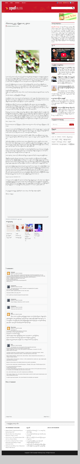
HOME (6, 2)
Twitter (72, 2)
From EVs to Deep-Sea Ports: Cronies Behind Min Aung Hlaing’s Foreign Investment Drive (14, 442)
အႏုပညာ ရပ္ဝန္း (63, 144)
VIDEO (11, 2)
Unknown (13, 272)
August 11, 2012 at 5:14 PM (16, 328)
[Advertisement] (27, 39)
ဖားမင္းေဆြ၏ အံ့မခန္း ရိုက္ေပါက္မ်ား (67, 107)
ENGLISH (24, 2)
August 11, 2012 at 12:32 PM (16, 300)
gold (12, 313)
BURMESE (17, 2)
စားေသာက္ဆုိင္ (55, 139)
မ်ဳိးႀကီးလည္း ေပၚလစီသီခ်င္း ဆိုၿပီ (67, 67)
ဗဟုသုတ (54, 141)
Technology (14, 219)
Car (53, 136)
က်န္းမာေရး (69, 136)
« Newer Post (9, 416)
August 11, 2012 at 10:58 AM (16, 273)
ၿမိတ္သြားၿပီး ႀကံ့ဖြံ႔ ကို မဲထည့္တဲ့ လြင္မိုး (67, 77)
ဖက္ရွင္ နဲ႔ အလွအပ (67, 139)
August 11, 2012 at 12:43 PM (16, 307)
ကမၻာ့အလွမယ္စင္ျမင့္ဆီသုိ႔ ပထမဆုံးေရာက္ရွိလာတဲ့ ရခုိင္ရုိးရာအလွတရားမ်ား (67, 88)
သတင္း (65, 141)
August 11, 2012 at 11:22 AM (16, 286)
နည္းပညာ (20, 219)
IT (55, 136)
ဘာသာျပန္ (59, 141)
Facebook (60, 2)
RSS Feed (67, 2)
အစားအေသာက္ (55, 144)
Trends (59, 136)
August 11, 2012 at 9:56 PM (16, 345)
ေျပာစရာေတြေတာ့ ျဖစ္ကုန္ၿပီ (58, 98)
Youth (64, 136)
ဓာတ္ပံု (60, 139)
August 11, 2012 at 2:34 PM (16, 314)
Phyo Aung (13, 327)
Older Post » (46, 416)
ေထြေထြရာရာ (71, 144)
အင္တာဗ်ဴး (69, 141)
